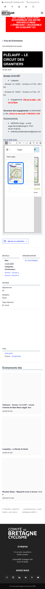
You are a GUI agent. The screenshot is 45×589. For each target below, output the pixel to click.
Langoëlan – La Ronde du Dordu (15, 449)
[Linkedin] (19, 577)
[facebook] (12, 6)
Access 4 (15, 275)
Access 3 (8, 275)
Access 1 (8, 272)
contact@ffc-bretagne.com (14, 2)
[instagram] (33, 6)
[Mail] (25, 577)
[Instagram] (13, 577)
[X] (32, 577)
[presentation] (21, 387)
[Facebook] (7, 577)
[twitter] (5, 6)
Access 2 (15, 272)
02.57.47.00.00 (34, 2)
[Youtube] (38, 577)
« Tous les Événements (12, 40)
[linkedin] (26, 6)
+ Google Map (15, 356)
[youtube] (19, 6)
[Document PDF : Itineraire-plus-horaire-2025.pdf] (22, 187)
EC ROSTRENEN (31, 260)
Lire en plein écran (10, 139)
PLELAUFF (9, 353)
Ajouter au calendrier (16, 241)
